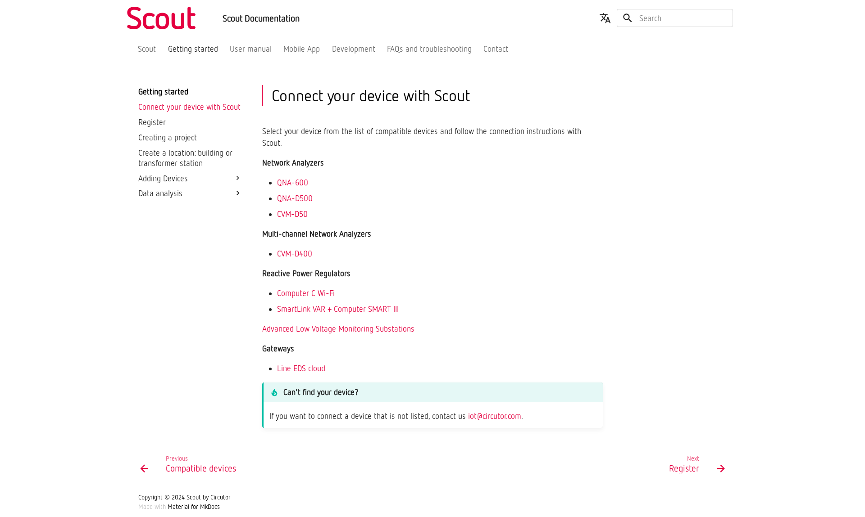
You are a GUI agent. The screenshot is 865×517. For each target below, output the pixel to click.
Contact (496, 49)
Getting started (193, 49)
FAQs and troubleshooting (429, 49)
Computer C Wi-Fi (306, 293)
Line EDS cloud (301, 368)
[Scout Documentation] (172, 18)
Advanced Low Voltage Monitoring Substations (338, 328)
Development (353, 49)
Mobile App (302, 49)
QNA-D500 (295, 198)
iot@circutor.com (494, 416)
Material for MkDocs (194, 506)
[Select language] (605, 18)
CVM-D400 (294, 253)
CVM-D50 (292, 214)
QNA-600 (292, 182)
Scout (147, 49)
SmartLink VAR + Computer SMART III (338, 309)
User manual (251, 49)
